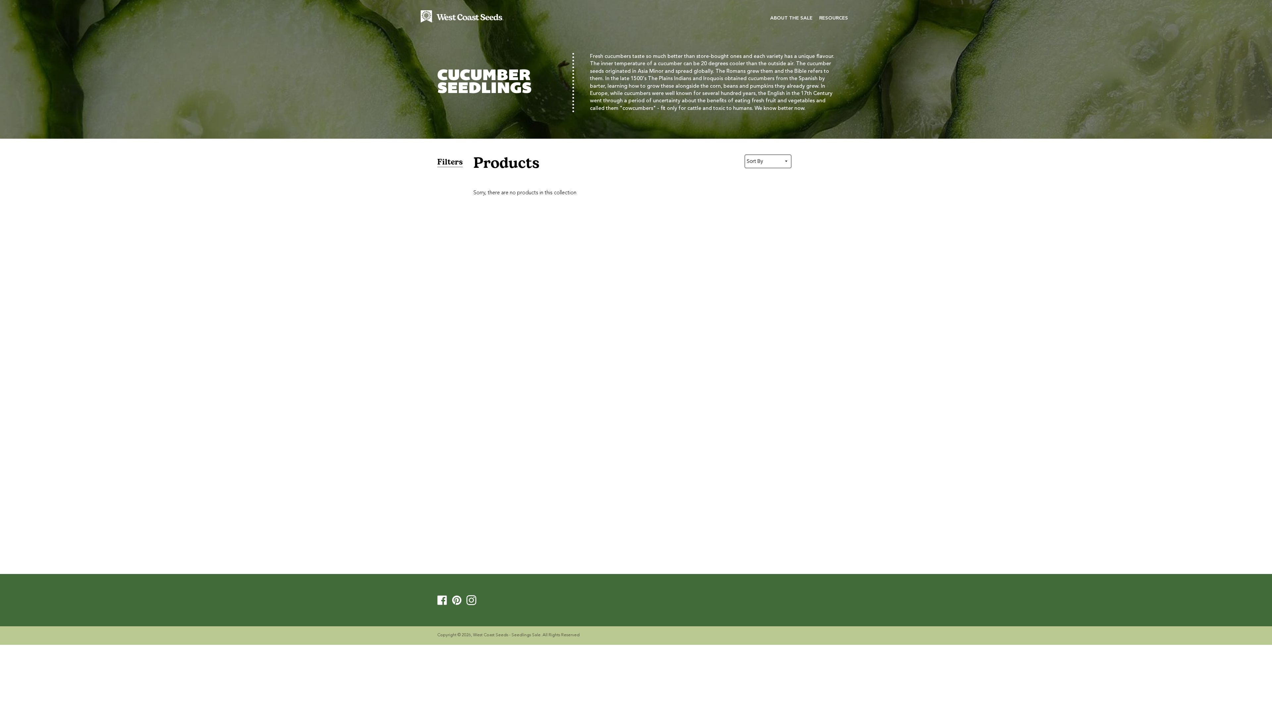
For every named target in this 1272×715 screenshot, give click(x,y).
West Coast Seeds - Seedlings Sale (507, 635)
